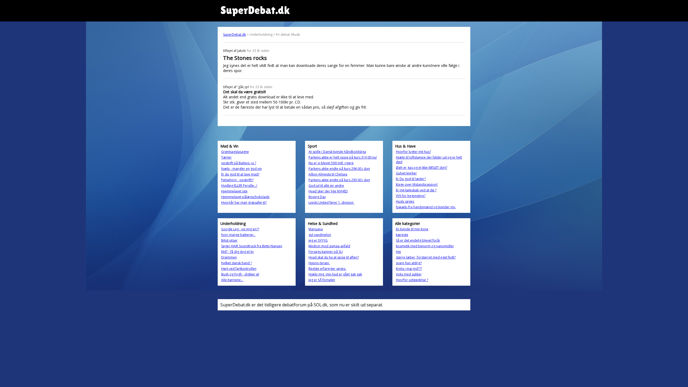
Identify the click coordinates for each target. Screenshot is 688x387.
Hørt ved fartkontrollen (238, 268)
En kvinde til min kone (412, 229)
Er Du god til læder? (411, 179)
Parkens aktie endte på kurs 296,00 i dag (339, 168)
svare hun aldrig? (409, 263)
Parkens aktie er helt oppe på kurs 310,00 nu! (343, 157)
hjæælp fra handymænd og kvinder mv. (426, 207)
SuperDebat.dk (234, 34)
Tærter (226, 157)
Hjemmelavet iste (234, 191)
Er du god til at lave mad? (240, 174)
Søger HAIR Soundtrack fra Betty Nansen (251, 246)
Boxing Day (317, 197)
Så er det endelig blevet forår (418, 240)
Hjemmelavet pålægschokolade (245, 197)
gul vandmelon (320, 234)
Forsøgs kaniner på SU (326, 251)
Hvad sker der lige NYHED (328, 191)
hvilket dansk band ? (236, 263)
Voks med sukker (409, 274)
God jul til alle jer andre (326, 185)
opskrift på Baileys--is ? (238, 163)
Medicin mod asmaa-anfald (329, 246)
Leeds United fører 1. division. (331, 202)
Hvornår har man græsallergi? (244, 202)
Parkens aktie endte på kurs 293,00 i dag (339, 180)
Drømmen (229, 257)
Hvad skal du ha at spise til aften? (334, 257)
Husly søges (405, 201)
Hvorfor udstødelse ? (412, 280)
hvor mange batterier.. (238, 234)
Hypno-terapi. (319, 263)
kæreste (402, 234)
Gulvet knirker (406, 173)
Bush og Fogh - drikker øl (240, 274)
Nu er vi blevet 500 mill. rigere (331, 163)
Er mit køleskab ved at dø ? (416, 190)
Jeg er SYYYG (318, 240)
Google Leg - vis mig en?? (240, 229)
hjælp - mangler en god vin (241, 168)
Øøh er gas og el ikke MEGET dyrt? (421, 167)
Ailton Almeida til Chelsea (328, 174)
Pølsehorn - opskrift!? (237, 180)
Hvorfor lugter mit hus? (413, 151)
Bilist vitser (229, 240)
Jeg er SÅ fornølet (322, 280)
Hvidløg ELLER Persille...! (239, 185)
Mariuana (316, 229)
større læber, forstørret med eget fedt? (426, 257)
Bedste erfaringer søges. (327, 268)
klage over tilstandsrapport (417, 184)
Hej (398, 251)
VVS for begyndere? (410, 196)
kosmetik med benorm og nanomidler (425, 246)
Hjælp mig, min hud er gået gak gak (335, 274)
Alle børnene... (232, 280)
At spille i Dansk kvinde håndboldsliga (337, 151)
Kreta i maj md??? (409, 268)
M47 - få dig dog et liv (237, 251)
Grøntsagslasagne (235, 151)
